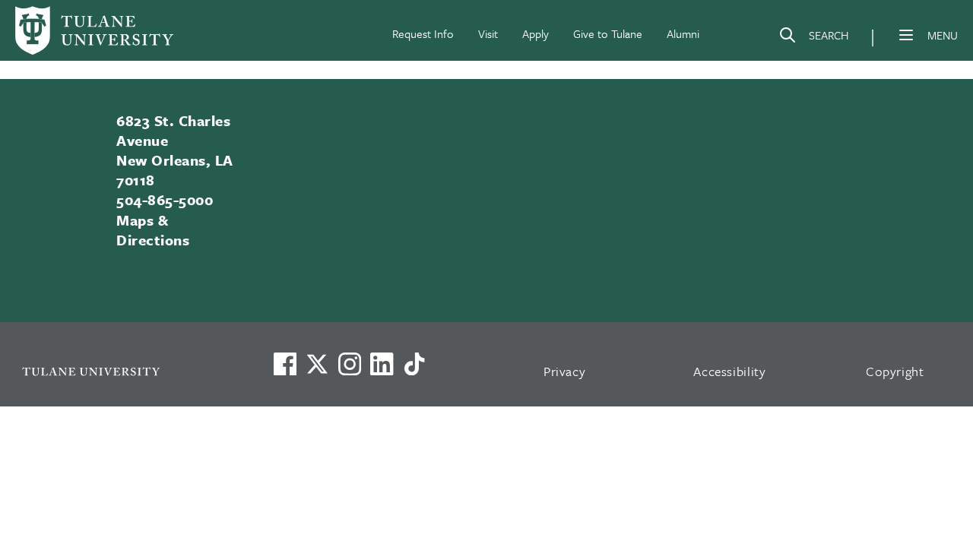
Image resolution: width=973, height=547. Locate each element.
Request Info (423, 33)
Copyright (895, 371)
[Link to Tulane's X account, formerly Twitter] (317, 364)
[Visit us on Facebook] (285, 364)
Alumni (683, 33)
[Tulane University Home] (127, 371)
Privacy (565, 371)
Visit (488, 33)
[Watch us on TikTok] (414, 364)
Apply (535, 33)
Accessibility (729, 371)
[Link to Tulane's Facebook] (349, 364)
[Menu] (906, 35)
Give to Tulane (607, 33)
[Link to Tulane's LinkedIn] (381, 364)
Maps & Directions (152, 230)
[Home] (94, 30)
